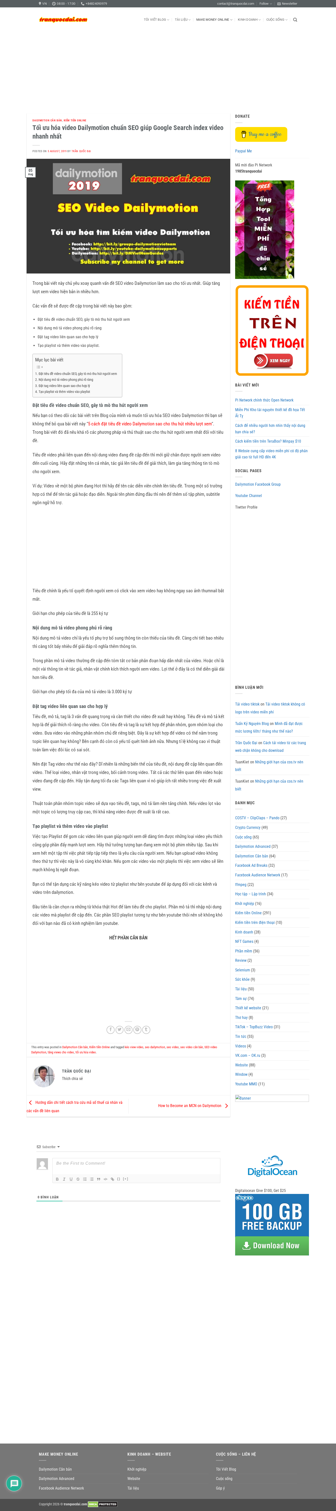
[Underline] (71, 1179)
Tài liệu (181, 19)
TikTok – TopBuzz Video (254, 1027)
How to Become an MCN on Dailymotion (190, 1105)
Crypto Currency (247, 827)
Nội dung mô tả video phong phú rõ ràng (66, 380)
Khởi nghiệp (244, 903)
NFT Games (244, 941)
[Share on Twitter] (120, 1030)
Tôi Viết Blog (155, 19)
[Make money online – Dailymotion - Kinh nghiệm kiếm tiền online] (63, 20)
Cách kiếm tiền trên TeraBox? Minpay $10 (268, 441)
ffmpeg (240, 884)
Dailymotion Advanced (253, 846)
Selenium (242, 970)
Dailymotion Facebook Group (258, 484)
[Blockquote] (98, 1179)
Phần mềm (243, 951)
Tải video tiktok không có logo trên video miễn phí (270, 708)
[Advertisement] (168, 68)
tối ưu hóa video (86, 1052)
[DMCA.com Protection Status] (103, 1504)
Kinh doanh (248, 19)
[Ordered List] (84, 1179)
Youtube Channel (248, 495)
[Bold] (57, 1179)
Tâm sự (241, 998)
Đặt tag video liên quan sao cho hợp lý (64, 386)
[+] (125, 1179)
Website (241, 1065)
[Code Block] (105, 1179)
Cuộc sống (275, 19)
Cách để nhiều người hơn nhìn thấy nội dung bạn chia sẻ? (270, 428)
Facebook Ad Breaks (251, 865)
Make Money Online (212, 19)
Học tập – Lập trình (250, 894)
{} (119, 1179)
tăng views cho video (61, 1052)
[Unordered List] (91, 1179)
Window (241, 1074)
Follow (264, 3)
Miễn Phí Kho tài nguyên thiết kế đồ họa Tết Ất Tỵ (270, 412)
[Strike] (78, 1179)
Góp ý (220, 1488)
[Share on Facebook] (111, 1030)
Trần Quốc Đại (81, 151)
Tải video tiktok (247, 704)
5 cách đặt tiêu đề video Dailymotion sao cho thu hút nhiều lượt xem (150, 424)
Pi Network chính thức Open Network (264, 400)
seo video (173, 1047)
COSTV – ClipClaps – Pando (257, 818)
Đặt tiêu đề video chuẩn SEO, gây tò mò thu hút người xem (78, 374)
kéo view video (134, 1047)
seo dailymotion (155, 1047)
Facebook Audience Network (257, 875)
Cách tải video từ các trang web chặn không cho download (270, 746)
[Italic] (64, 1179)
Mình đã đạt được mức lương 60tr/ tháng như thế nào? (269, 727)
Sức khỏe (242, 979)
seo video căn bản (191, 1047)
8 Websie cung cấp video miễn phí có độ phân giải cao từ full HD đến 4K (271, 454)
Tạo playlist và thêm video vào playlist (64, 392)
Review (240, 960)
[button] (287, 3)
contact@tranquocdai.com (235, 3)
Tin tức (240, 1036)
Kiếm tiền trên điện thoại (255, 922)
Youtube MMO (246, 1084)
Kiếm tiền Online (75, 120)
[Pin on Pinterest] (137, 1030)
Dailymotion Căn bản (47, 120)
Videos (240, 1046)
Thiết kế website (248, 1008)
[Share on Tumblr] (146, 1030)
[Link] (112, 1179)
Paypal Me (243, 151)
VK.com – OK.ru (247, 1055)
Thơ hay (241, 1017)
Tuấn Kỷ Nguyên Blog (252, 723)
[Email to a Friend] (128, 1030)
